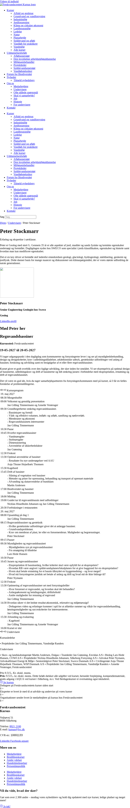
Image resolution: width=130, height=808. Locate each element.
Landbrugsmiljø (22, 28)
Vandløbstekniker (23, 71)
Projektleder (20, 65)
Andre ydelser (14, 760)
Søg (2, 216)
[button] (7, 682)
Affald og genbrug (23, 13)
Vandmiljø (19, 46)
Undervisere (20, 89)
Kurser (10, 10)
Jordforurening (21, 22)
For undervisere (22, 104)
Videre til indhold (9, 1)
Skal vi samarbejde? (24, 95)
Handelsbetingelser (17, 763)
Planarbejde (20, 37)
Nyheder (11, 77)
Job (15, 98)
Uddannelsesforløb (17, 52)
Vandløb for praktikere (26, 43)
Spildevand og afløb (24, 40)
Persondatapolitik (16, 766)
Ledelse (18, 31)
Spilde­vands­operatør (24, 68)
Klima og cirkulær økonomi (28, 25)
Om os (10, 83)
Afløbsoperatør (22, 55)
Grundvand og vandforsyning (29, 16)
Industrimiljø (20, 19)
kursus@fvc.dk (16, 729)
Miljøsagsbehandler (24, 62)
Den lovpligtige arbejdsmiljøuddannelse (35, 59)
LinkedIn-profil (8, 321)
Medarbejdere (21, 86)
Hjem (3, 222)
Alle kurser (19, 49)
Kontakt (11, 107)
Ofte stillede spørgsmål (26, 92)
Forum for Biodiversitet (19, 74)
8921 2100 (15, 726)
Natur (17, 34)
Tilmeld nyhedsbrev (24, 80)
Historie (18, 101)
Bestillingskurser (16, 757)
